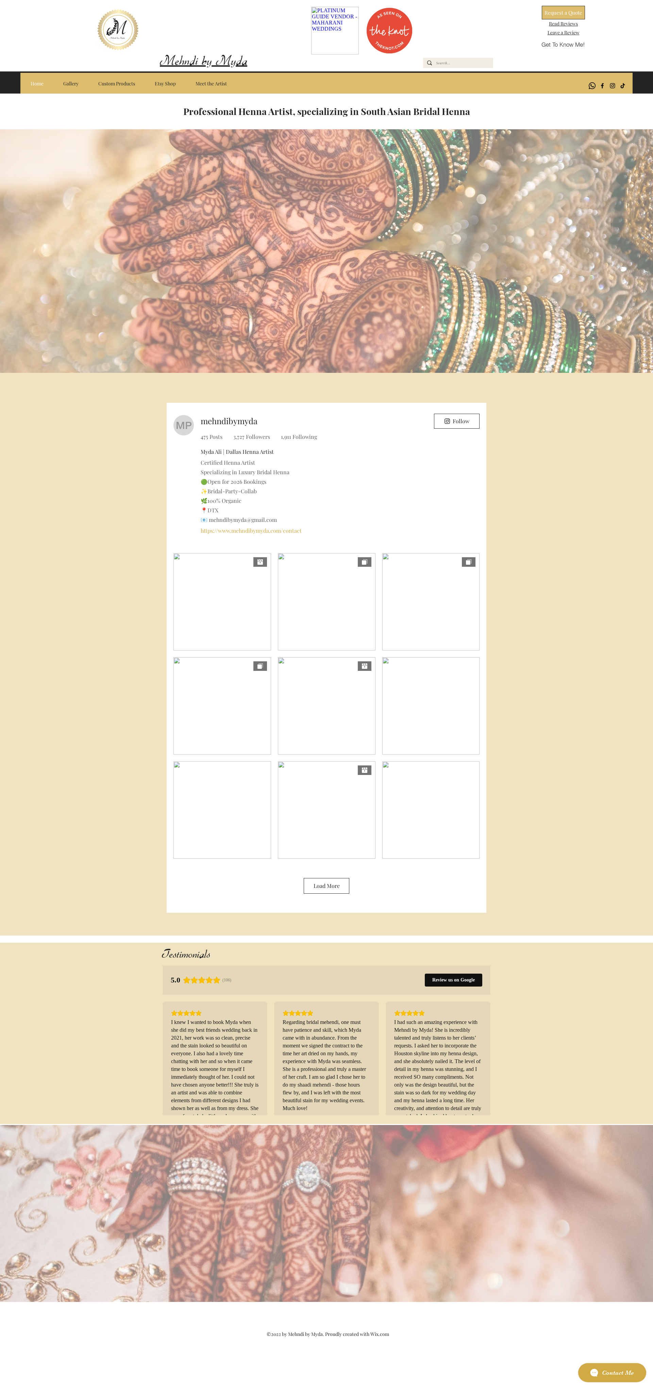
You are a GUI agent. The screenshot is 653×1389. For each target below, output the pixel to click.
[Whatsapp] (592, 85)
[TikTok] (622, 85)
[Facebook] (602, 85)
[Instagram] (612, 85)
